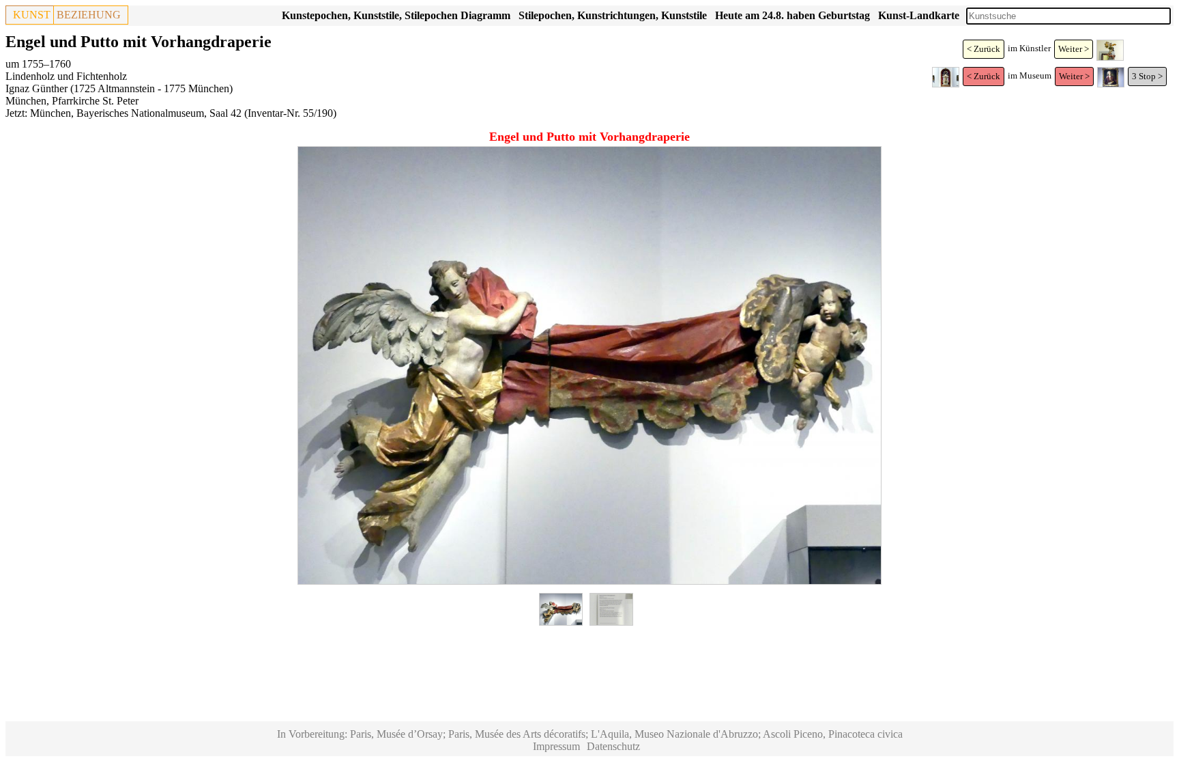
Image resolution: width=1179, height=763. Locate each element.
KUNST (31, 14)
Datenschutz (613, 746)
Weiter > (1073, 49)
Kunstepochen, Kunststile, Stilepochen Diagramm (396, 15)
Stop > (1151, 76)
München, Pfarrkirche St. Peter (72, 101)
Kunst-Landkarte (918, 15)
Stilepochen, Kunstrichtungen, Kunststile (613, 15)
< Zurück (983, 49)
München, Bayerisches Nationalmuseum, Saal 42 (136, 113)
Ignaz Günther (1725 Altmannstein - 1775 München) (119, 88)
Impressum (556, 746)
